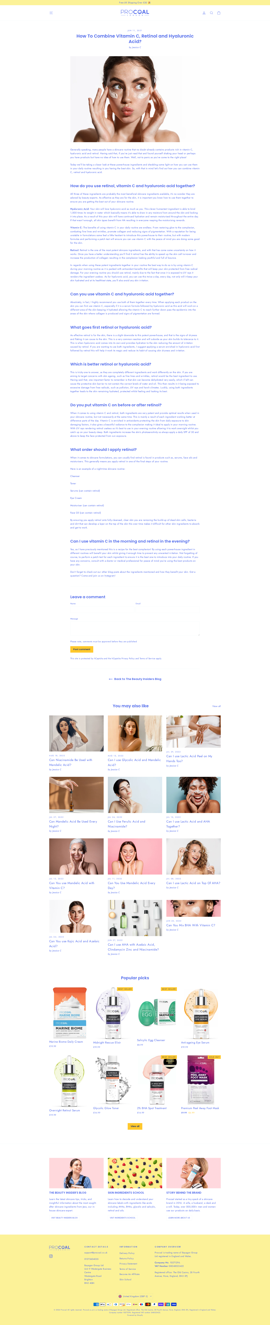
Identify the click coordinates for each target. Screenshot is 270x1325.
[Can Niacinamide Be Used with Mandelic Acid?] (76, 733)
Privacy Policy (128, 658)
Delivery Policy (127, 1253)
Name (73, 603)
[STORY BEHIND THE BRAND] (193, 1173)
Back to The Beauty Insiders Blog (137, 679)
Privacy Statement (128, 1263)
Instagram (109, 575)
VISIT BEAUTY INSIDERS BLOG (64, 1217)
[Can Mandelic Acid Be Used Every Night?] (76, 795)
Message (74, 618)
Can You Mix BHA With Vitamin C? (190, 925)
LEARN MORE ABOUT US (179, 1217)
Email (138, 603)
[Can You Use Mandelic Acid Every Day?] (135, 856)
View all (216, 706)
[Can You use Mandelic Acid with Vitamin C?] (76, 856)
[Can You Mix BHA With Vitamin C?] (193, 908)
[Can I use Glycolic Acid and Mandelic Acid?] (135, 733)
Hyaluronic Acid (79, 209)
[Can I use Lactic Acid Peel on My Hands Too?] (193, 731)
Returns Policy (127, 1258)
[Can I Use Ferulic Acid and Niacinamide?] (135, 795)
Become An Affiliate (130, 1274)
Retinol (74, 250)
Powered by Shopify (135, 1315)
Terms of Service (147, 658)
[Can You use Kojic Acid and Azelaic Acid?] (76, 916)
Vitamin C (76, 227)
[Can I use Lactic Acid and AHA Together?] (193, 795)
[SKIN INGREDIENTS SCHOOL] (135, 1173)
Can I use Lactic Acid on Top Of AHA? (193, 883)
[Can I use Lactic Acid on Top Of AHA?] (193, 856)
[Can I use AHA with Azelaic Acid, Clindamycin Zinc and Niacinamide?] (135, 918)
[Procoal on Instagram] (51, 1256)
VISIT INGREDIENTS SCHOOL (122, 1217)
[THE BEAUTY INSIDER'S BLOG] (76, 1173)
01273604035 (91, 1259)
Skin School (125, 1279)
